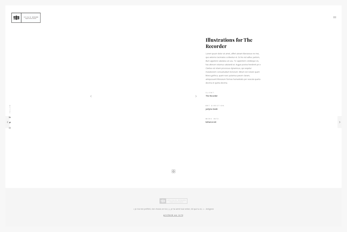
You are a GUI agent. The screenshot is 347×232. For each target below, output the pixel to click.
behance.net (211, 122)
